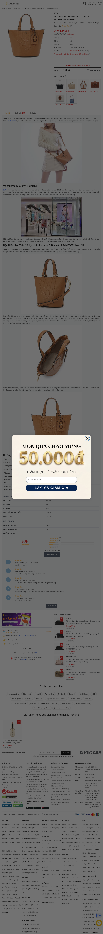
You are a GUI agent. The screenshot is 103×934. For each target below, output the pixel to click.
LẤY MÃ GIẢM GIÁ (51, 488)
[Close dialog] (87, 438)
